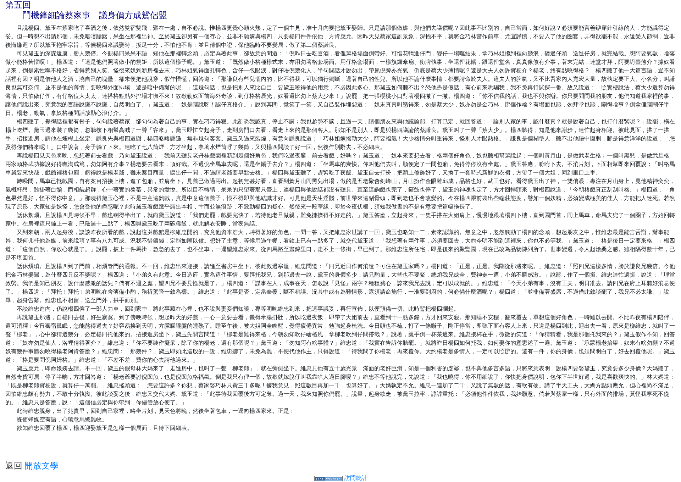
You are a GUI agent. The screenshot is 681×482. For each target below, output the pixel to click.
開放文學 (41, 465)
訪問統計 (355, 477)
